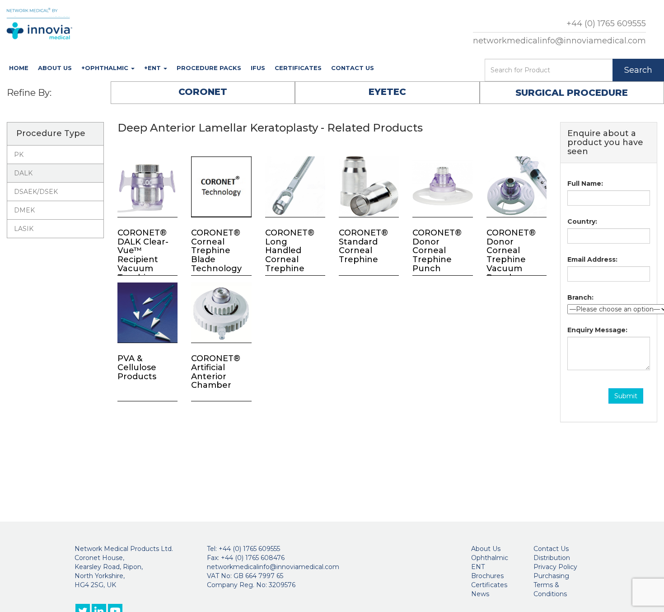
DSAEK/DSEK (36, 192)
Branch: (580, 297)
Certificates (298, 67)
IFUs (258, 67)
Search (638, 70)
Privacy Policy (555, 567)
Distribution (551, 558)
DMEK (24, 210)
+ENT (153, 67)
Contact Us (352, 67)
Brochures (487, 576)
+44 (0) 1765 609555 (606, 23)
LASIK (23, 229)
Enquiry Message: (597, 330)
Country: (582, 221)
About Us (55, 67)
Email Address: (592, 259)
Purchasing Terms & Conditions (551, 585)
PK (18, 155)
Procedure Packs (209, 67)
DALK (23, 173)
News (480, 594)
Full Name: (585, 183)
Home (18, 67)
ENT (478, 567)
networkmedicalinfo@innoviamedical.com (559, 41)
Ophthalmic (489, 558)
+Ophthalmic (105, 67)
